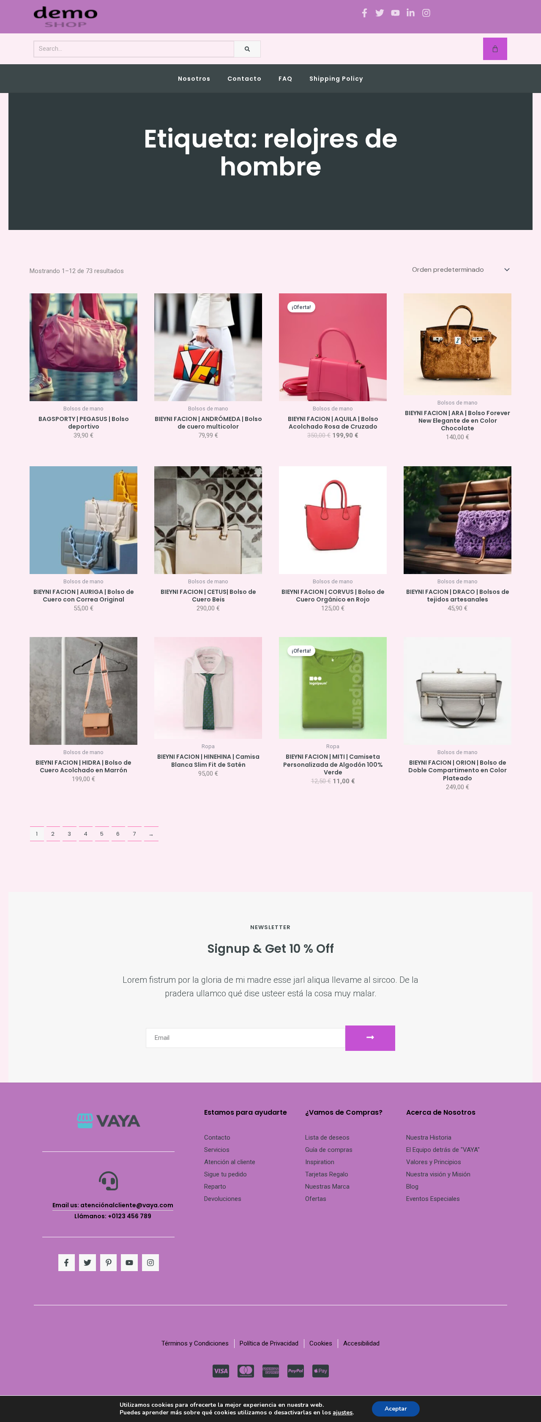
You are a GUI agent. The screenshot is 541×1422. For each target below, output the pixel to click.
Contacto (244, 78)
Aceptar (396, 1409)
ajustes (342, 1413)
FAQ (285, 78)
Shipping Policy (336, 78)
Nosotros (194, 78)
